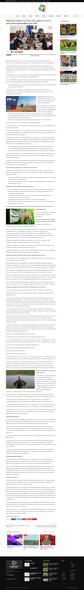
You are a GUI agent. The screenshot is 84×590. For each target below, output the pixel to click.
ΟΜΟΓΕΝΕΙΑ (73, 573)
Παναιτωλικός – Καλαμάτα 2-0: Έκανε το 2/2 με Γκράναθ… (54, 564)
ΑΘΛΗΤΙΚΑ (37, 16)
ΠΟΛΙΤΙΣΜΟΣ (58, 16)
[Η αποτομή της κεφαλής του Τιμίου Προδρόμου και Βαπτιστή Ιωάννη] (68, 61)
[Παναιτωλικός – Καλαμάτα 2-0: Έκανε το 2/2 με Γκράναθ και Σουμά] (68, 29)
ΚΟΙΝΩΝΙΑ (73, 565)
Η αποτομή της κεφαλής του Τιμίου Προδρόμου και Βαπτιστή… (53, 574)
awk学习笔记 (32, 563)
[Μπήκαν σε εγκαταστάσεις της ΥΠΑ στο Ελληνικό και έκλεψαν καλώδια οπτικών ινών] (31, 539)
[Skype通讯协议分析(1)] (27, 569)
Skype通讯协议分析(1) (34, 568)
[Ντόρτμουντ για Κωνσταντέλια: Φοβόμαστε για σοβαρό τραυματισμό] (68, 45)
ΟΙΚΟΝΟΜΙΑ (51, 16)
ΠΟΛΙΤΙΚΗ (44, 16)
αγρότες (21, 60)
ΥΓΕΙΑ (72, 567)
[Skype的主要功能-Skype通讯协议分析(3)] (27, 579)
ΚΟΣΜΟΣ (30, 16)
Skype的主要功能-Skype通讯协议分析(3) (35, 578)
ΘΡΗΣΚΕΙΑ (66, 16)
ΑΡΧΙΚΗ (17, 16)
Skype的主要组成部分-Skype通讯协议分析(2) (35, 574)
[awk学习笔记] (27, 564)
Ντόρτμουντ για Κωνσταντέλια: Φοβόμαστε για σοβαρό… (54, 569)
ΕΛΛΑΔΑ (23, 16)
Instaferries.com (75, 587)
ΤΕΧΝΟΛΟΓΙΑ (73, 570)
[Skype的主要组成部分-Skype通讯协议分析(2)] (27, 574)
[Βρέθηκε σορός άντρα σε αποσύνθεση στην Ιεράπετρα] (15, 539)
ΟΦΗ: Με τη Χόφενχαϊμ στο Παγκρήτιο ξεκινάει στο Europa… (53, 579)
